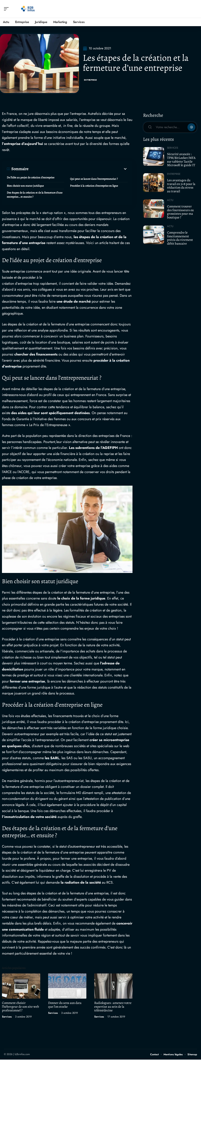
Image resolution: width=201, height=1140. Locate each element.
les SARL (52, 758)
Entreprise (90, 79)
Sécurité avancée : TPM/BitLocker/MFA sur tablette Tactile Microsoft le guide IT (181, 159)
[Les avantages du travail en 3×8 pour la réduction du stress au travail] (153, 182)
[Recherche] (194, 9)
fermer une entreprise (27, 681)
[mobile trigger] (7, 9)
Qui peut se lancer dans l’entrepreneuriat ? (94, 179)
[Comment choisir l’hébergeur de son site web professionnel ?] (21, 986)
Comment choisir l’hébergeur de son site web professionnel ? (20, 1007)
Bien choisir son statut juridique (25, 186)
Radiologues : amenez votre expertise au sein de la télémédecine (113, 1007)
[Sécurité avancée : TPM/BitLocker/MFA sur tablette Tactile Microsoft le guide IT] (153, 156)
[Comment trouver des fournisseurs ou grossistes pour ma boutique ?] (153, 208)
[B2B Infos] (28, 9)
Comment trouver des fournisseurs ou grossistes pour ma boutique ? (180, 212)
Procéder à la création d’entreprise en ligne (94, 186)
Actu (170, 200)
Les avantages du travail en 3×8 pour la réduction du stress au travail (181, 185)
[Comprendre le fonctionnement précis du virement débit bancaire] (153, 235)
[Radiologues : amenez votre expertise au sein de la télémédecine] (113, 986)
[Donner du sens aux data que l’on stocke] (67, 986)
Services (7, 1016)
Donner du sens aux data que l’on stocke (64, 1005)
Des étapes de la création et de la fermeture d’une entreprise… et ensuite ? (34, 195)
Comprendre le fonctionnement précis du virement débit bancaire (180, 238)
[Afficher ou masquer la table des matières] (78, 169)
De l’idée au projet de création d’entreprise (30, 177)
